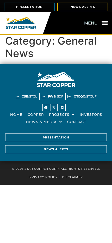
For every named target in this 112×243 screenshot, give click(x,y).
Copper (36, 114)
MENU (91, 23)
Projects (59, 114)
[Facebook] (45, 107)
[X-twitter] (54, 107)
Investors (91, 114)
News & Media (41, 122)
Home (16, 114)
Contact (76, 122)
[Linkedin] (62, 107)
